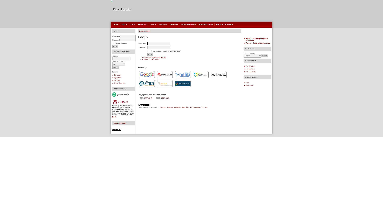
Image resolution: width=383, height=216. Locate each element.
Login (132, 24)
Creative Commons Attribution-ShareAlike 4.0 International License (183, 107)
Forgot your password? (150, 59)
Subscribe (249, 85)
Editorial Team (206, 24)
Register (142, 24)
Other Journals (119, 83)
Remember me (121, 43)
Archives (174, 24)
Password (116, 40)
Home (116, 24)
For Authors (250, 69)
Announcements (188, 24)
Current (163, 24)
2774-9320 (165, 98)
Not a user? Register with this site (154, 57)
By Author (117, 78)
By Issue (117, 75)
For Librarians (251, 71)
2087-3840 (148, 98)
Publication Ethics (224, 24)
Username (116, 36)
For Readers (250, 66)
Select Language (250, 53)
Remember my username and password (165, 51)
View (247, 83)
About (124, 24)
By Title (117, 80)
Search (153, 24)
